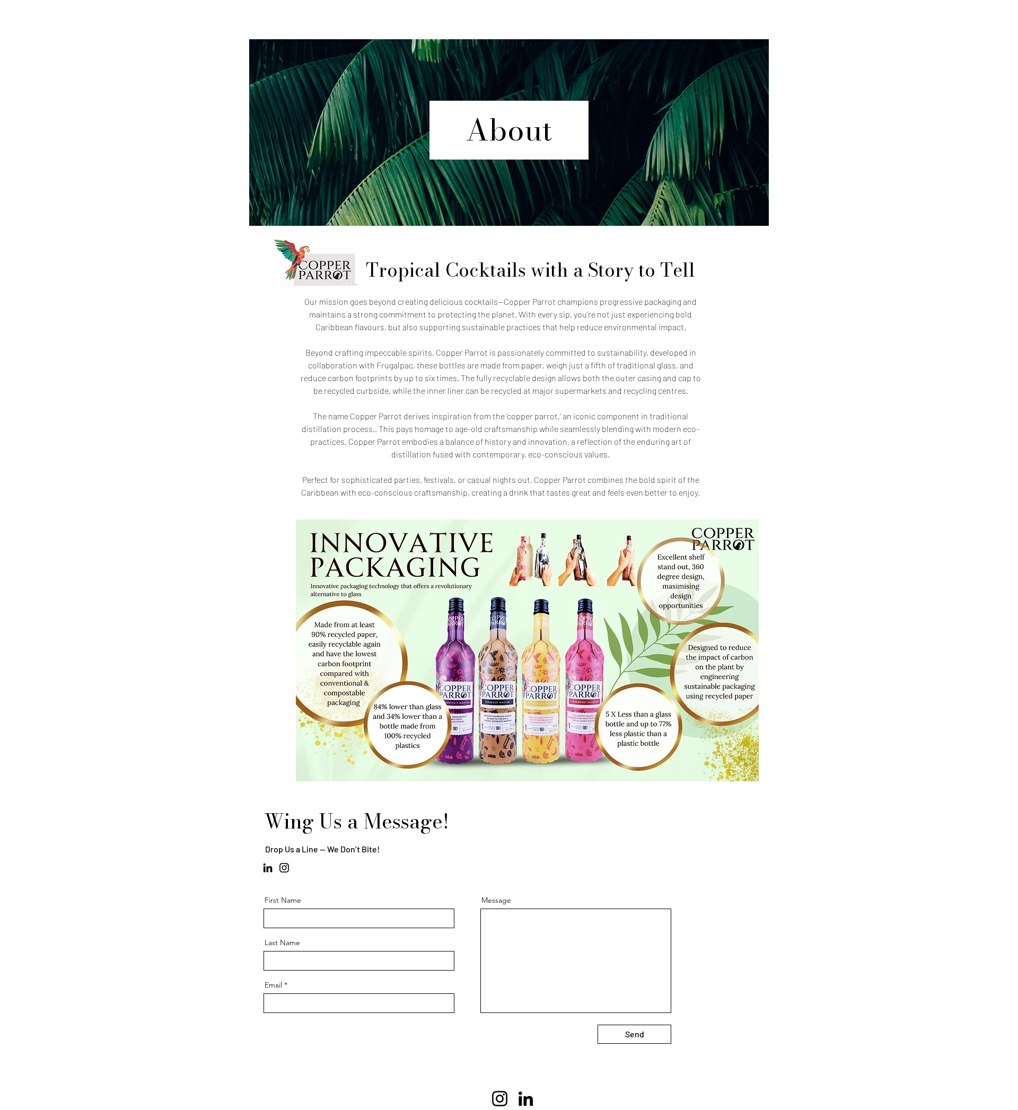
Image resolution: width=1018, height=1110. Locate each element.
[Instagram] (284, 867)
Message (496, 900)
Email (273, 985)
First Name (283, 900)
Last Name (282, 942)
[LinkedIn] (267, 867)
